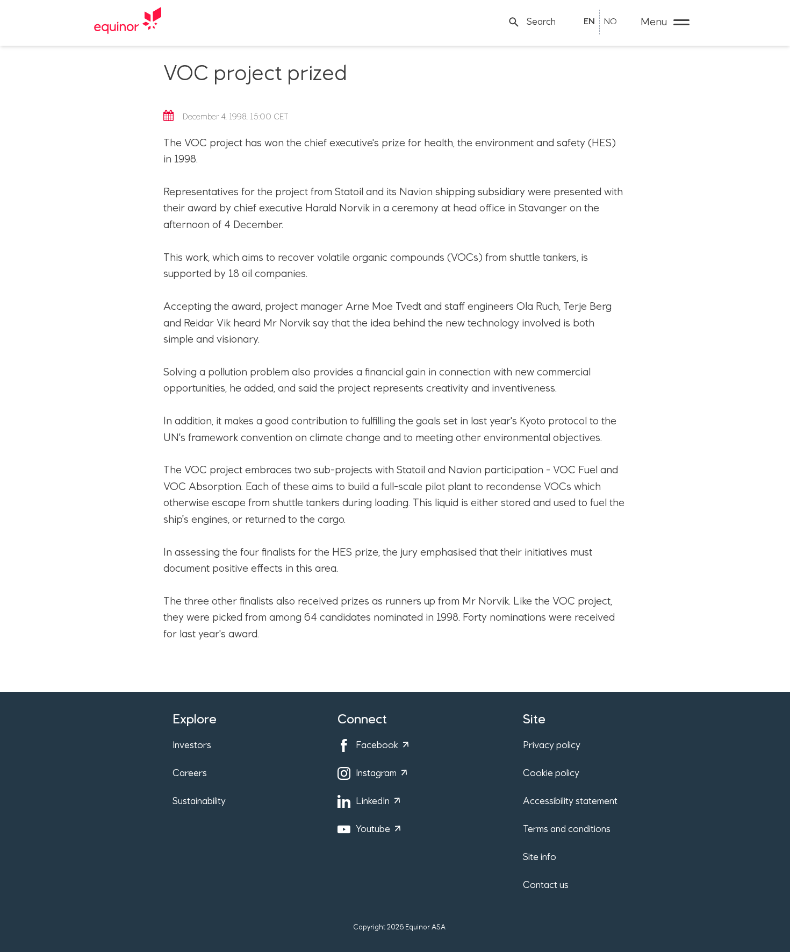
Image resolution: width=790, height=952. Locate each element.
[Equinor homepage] (128, 22)
